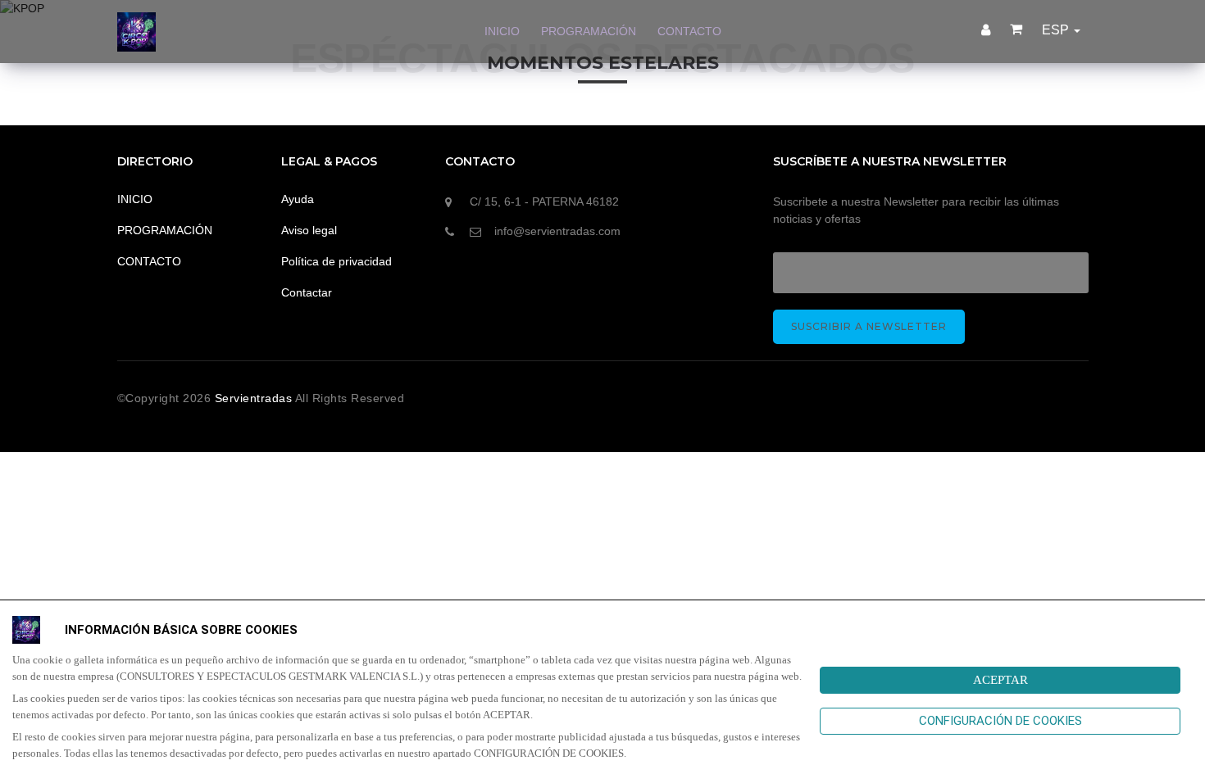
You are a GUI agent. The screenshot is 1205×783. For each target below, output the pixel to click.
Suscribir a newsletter (869, 326)
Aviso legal (309, 230)
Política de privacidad (336, 261)
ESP (1057, 30)
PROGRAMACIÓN (588, 31)
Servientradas (255, 398)
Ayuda (297, 199)
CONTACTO (689, 31)
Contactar (306, 292)
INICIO (502, 31)
